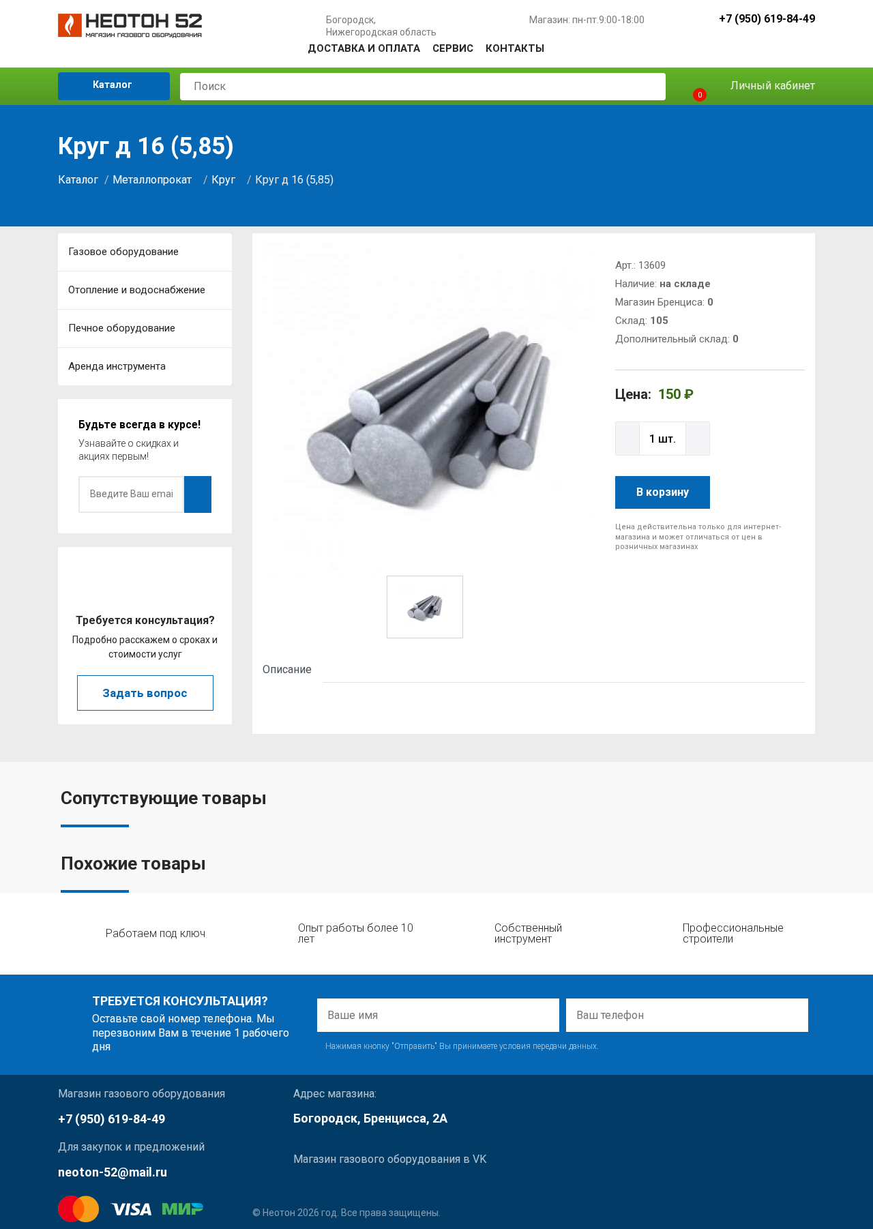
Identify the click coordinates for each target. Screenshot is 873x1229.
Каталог (111, 84)
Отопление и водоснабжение (136, 290)
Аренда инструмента (117, 366)
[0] (687, 86)
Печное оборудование (121, 328)
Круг (223, 179)
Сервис (452, 48)
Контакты (515, 48)
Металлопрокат (152, 179)
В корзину (662, 492)
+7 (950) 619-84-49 (767, 19)
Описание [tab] (287, 669)
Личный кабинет (771, 85)
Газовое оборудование (123, 252)
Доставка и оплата (364, 48)
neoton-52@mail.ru (112, 1172)
